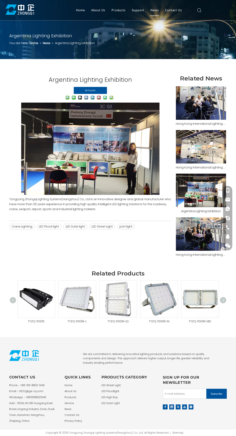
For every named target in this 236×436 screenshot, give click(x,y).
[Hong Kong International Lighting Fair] (201, 103)
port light (125, 226)
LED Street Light (102, 226)
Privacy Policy (73, 421)
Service (69, 403)
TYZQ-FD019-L (77, 321)
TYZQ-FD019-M (159, 321)
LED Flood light (49, 226)
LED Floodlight (110, 391)
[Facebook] (165, 406)
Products (118, 10)
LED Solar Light (110, 403)
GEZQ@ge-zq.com (31, 391)
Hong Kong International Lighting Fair (201, 124)
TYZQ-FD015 (36, 321)
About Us (98, 10)
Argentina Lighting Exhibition (201, 211)
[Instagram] (191, 406)
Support (138, 10)
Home (80, 10)
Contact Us (173, 10)
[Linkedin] (171, 406)
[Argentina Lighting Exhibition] (201, 190)
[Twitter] (178, 406)
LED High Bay (109, 397)
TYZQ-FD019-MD (200, 321)
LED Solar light (75, 226)
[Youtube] (184, 406)
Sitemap (177, 433)
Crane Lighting (22, 226)
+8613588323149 (35, 397)
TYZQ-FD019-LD (118, 321)
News (154, 10)
